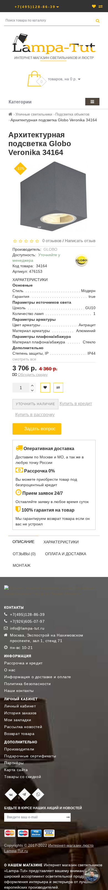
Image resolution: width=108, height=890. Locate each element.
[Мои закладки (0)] (94, 6)
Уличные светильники (34, 114)
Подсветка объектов (72, 114)
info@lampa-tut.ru (27, 628)
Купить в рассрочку (35, 414)
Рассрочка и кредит (23, 663)
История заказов (20, 713)
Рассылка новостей (23, 727)
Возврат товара (19, 733)
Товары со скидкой (22, 776)
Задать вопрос (40, 428)
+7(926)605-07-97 (27, 621)
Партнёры (14, 763)
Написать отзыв (80, 240)
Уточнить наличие (35, 404)
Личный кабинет (20, 706)
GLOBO (50, 249)
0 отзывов (50, 240)
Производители (19, 749)
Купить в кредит (76, 403)
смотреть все (24, 359)
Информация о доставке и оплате (37, 677)
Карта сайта (16, 770)
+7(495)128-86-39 (27, 614)
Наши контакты (19, 690)
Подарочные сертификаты (30, 756)
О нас (10, 670)
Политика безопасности (27, 683)
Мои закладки (17, 720)
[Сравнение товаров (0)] (100, 6)
